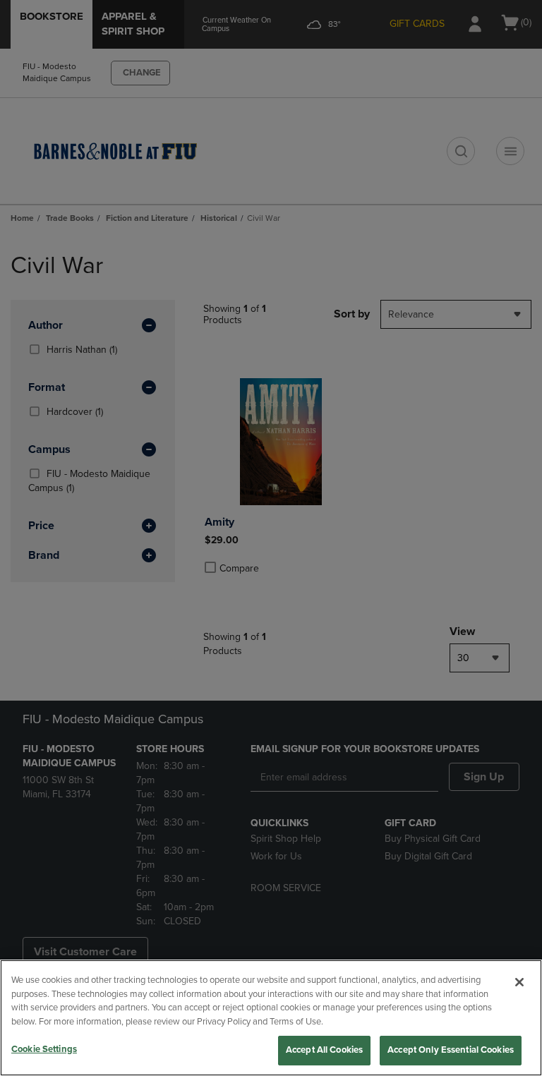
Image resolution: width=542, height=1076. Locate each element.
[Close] (519, 982)
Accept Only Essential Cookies (450, 1050)
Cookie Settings (44, 1049)
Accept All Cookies (324, 1050)
